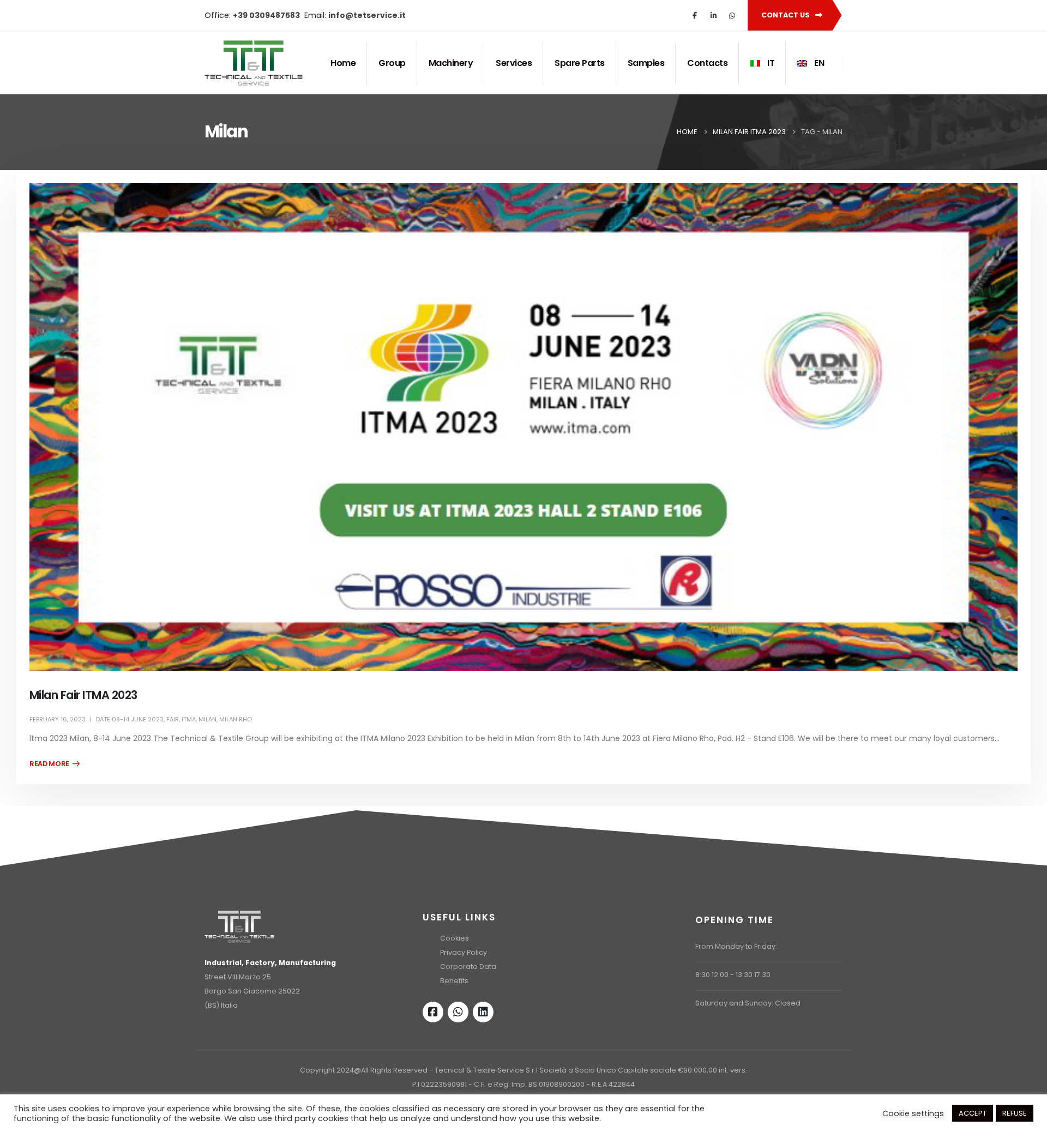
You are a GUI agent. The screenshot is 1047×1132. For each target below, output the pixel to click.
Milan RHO (235, 719)
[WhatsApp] (731, 15)
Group (392, 63)
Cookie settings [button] (913, 1113)
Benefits (454, 980)
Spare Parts (580, 63)
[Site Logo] (253, 63)
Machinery (451, 63)
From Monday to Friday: (736, 946)
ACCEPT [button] (972, 1113)
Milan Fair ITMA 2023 (83, 695)
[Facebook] (694, 15)
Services (514, 63)
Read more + (54, 764)
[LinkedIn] (713, 15)
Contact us (786, 15)
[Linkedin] (483, 1012)
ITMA (189, 719)
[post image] (523, 427)
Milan (207, 719)
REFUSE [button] (1014, 1113)
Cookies (454, 938)
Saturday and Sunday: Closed (748, 1003)
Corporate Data (468, 966)
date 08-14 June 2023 (130, 719)
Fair (172, 719)
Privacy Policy (463, 952)
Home (343, 63)
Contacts (707, 63)
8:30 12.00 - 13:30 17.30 (733, 974)
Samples (646, 63)
